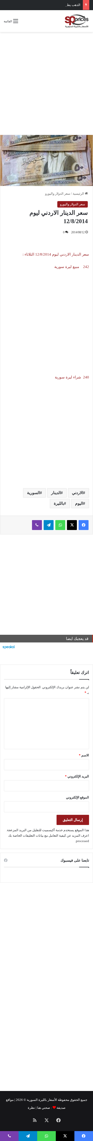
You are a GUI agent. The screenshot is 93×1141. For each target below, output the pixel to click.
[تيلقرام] (49, 525)
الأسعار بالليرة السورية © (40, 1100)
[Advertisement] (46, 83)
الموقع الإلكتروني (77, 797)
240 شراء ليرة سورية (71, 377)
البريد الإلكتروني (77, 776)
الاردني (77, 493)
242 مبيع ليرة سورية (71, 267)
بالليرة (59, 503)
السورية (33, 493)
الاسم (84, 755)
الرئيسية (79, 193)
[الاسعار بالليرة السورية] (76, 21)
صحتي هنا (43, 1108)
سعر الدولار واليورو (57, 193)
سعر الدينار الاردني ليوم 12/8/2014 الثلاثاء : (56, 254)
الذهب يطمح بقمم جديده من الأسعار (55, 5)
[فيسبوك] (84, 525)
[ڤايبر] (37, 525)
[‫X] (72, 525)
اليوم (79, 503)
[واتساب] (60, 525)
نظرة (31, 1108)
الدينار (56, 493)
